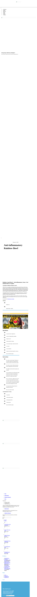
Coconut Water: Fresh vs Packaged (7, 525)
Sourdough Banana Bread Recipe (7, 552)
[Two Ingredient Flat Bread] (5, 545)
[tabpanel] (11, 503)
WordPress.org (6, 577)
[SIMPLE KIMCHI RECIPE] (5, 534)
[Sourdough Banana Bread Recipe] (5, 551)
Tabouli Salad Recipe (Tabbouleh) (7, 541)
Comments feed (6, 576)
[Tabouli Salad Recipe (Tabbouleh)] (5, 540)
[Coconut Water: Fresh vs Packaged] (5, 523)
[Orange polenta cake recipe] (5, 529)
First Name (4, 595)
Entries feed (6, 575)
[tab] (12, 493)
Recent (5, 520)
